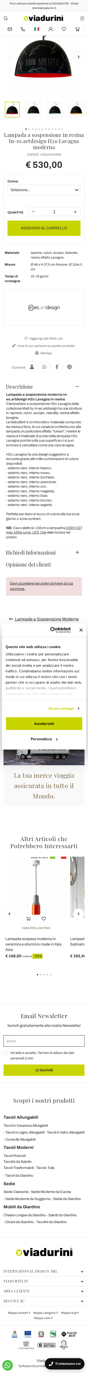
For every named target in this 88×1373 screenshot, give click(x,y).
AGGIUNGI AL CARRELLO (44, 228)
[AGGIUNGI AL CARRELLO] (28, 918)
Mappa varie (42, 1318)
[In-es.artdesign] (44, 307)
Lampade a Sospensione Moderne (46, 619)
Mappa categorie (44, 1313)
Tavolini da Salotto (18, 1161)
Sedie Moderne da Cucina (51, 1192)
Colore (13, 181)
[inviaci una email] (10, 29)
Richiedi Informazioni (31, 552)
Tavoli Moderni (19, 1147)
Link (29, 1058)
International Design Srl (31, 1271)
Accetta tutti (44, 723)
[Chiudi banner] (81, 630)
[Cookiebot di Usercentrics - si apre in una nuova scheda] (52, 630)
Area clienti (17, 1291)
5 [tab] (54, 978)
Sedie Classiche (16, 1192)
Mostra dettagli (61, 709)
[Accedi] (50, 29)
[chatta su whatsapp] (7, 1365)
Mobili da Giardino (22, 1206)
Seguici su (14, 1301)
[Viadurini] (43, 18)
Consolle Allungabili (20, 1139)
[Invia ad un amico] (32, 367)
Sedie (9, 1183)
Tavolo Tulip (45, 1168)
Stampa (46, 353)
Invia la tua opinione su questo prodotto (46, 346)
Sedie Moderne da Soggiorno (28, 1199)
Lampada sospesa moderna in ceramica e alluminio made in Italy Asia (33, 944)
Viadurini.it (16, 1281)
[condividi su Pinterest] (69, 367)
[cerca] (6, 18)
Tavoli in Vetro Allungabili (65, 1132)
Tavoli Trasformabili (19, 1168)
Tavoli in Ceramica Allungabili (26, 1125)
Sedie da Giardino (67, 1199)
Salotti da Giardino (62, 1215)
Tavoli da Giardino (19, 1175)
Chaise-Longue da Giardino (25, 1215)
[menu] (82, 18)
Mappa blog (69, 1313)
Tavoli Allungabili (21, 1117)
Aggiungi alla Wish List (45, 338)
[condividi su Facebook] (57, 367)
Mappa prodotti (18, 1313)
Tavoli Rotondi (15, 1156)
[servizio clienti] (23, 29)
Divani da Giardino (19, 1222)
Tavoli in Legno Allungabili (24, 1132)
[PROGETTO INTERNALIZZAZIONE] (34, 1334)
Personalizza (41, 739)
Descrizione (19, 386)
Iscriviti (46, 1070)
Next (78, 57)
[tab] (44, 386)
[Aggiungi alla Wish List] (43, 918)
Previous (9, 57)
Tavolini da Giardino (51, 1222)
